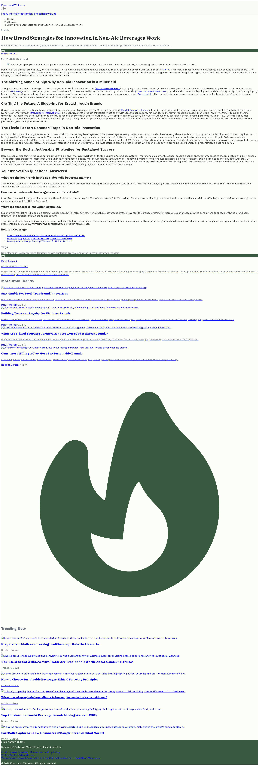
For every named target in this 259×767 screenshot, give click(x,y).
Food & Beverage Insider (135, 110)
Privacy (23, 755)
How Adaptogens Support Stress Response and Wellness (39, 238)
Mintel (166, 69)
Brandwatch (144, 94)
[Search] (2, 8)
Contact (14, 755)
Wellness (18, 13)
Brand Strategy (38, 252)
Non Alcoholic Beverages (15, 252)
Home (10, 19)
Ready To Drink (40, 758)
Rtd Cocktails (56, 758)
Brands (12, 22)
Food (4, 13)
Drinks (10, 13)
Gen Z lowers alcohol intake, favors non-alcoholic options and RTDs (46, 235)
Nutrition (28, 13)
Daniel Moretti (9, 53)
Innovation (53, 252)
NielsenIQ (16, 91)
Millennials (94, 758)
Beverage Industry (108, 252)
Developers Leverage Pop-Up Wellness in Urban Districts (40, 241)
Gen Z (84, 758)
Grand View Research (108, 88)
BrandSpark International (45, 112)
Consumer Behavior (87, 252)
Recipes (37, 13)
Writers (5, 755)
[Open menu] (5, 8)
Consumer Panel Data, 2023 (151, 91)
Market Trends (67, 252)
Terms (30, 755)
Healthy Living (48, 13)
